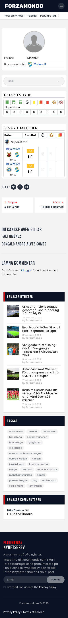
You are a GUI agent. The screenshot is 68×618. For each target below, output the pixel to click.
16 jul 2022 (13, 149)
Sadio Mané (16, 485)
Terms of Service (33, 612)
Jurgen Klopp (16, 464)
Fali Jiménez (11, 236)
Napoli (41, 475)
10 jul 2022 (13, 164)
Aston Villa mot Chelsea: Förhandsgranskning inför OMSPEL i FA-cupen (40, 373)
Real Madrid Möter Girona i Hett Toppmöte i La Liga (41, 329)
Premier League (18, 480)
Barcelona (15, 437)
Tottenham (35, 485)
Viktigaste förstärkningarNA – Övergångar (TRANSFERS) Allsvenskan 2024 (40, 350)
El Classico (15, 448)
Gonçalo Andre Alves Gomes (24, 244)
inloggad (26, 270)
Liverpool (27, 469)
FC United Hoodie (19, 514)
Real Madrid (49, 480)
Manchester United (20, 475)
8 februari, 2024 (31, 335)
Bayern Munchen (37, 437)
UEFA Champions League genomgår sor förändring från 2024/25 (40, 310)
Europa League (18, 458)
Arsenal (33, 431)
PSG (34, 480)
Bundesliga (16, 442)
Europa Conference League (25, 453)
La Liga (13, 469)
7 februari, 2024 (31, 380)
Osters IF (40, 64)
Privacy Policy (47, 587)
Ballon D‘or (49, 431)
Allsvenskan (16, 431)
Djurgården (34, 442)
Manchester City (47, 469)
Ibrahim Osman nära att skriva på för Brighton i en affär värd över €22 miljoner (40, 395)
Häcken (36, 458)
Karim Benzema (38, 464)
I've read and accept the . (32, 587)
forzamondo (34, 320)
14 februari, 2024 (32, 317)
